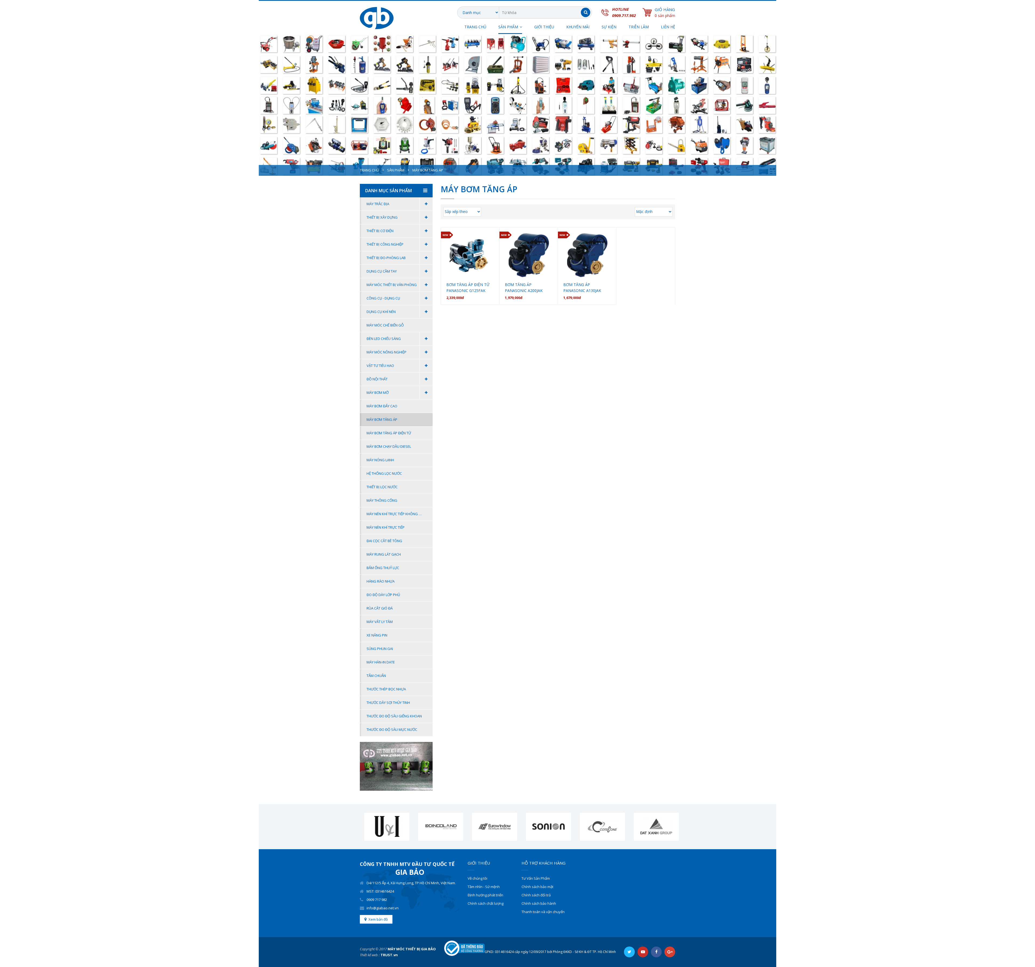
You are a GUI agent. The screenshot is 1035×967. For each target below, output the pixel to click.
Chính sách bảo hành (539, 903)
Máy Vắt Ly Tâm (380, 621)
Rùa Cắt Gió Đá (380, 608)
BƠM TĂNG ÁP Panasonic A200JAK (524, 287)
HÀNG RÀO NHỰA (381, 581)
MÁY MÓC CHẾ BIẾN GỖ (385, 325)
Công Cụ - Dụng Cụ (383, 298)
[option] (383, 826)
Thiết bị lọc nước (382, 486)
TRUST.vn (389, 954)
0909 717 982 (377, 899)
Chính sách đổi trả (536, 895)
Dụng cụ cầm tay (382, 271)
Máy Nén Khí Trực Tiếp (386, 527)
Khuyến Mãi (577, 26)
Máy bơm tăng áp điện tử (389, 433)
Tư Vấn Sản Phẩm (536, 878)
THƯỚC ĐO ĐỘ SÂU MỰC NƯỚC (392, 729)
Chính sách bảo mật (537, 886)
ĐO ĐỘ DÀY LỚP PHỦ (383, 594)
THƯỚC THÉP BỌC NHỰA (386, 689)
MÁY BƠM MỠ (378, 392)
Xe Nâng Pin (377, 635)
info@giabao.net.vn (383, 908)
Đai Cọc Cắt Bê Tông (384, 540)
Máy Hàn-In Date (381, 662)
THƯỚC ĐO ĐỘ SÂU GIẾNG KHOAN (394, 716)
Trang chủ (475, 26)
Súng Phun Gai (380, 648)
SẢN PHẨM (508, 26)
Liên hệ (668, 26)
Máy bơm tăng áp (382, 419)
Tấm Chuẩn (376, 675)
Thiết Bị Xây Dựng (382, 217)
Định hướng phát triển (485, 895)
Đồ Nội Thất (377, 379)
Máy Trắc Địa (378, 203)
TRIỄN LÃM (639, 26)
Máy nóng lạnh (380, 459)
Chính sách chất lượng (485, 903)
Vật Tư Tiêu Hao (380, 365)
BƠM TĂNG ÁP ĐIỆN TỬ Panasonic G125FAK (467, 287)
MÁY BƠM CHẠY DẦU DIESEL (389, 446)
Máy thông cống (382, 500)
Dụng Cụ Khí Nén (381, 311)
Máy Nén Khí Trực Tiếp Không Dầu (396, 513)
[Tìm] (585, 12)
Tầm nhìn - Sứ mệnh (484, 886)
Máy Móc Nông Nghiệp (386, 352)
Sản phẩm (395, 170)
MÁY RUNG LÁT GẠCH (384, 554)
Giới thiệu (544, 26)
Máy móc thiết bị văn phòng (392, 284)
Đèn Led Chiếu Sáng (384, 338)
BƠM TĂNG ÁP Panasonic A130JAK (582, 287)
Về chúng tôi (477, 878)
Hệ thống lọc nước (384, 473)
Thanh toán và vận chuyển (543, 911)
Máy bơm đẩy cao (382, 406)
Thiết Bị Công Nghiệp (385, 244)
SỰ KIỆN (609, 26)
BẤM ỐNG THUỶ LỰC (383, 567)
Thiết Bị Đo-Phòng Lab (386, 257)
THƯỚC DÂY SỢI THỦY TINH (388, 702)
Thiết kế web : (370, 954)
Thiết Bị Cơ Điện (380, 230)
